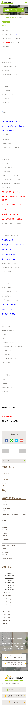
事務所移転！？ (5, 502)
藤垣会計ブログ (13, 17)
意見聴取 (4, 520)
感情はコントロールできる (8, 545)
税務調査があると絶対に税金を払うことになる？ (14, 514)
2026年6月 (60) (9, 578)
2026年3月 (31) (9, 585)
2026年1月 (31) (9, 589)
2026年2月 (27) (9, 587)
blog (5, 22)
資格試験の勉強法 (6, 508)
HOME (7, 17)
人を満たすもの (5, 539)
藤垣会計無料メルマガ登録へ (11, 421)
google (21, 440)
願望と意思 (4, 527)
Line (11, 440)
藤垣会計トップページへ (9, 407)
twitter (16, 440)
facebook (6, 440)
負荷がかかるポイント (7, 552)
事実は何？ (4, 533)
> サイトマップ (5, 684)
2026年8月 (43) (9, 573)
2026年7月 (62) (9, 575)
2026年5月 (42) (9, 580)
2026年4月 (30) (9, 582)
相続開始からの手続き (7, 558)
